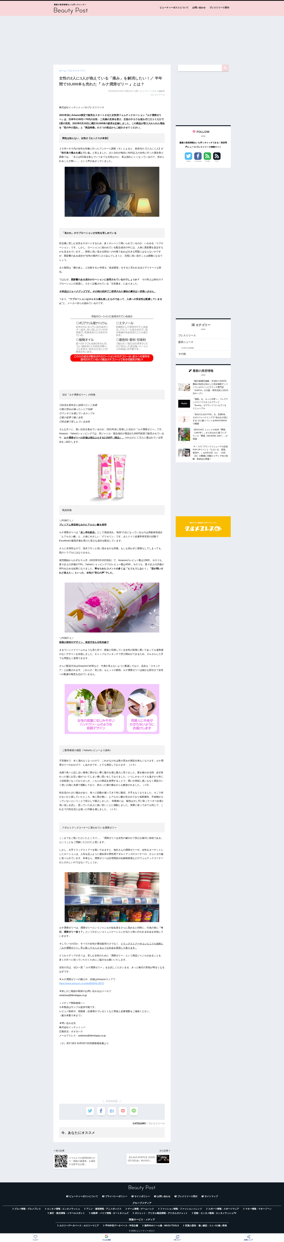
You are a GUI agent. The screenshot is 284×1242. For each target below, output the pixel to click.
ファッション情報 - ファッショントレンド (181, 1209)
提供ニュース (185, 342)
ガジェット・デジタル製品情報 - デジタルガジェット (161, 1213)
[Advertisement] (142, 39)
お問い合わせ (199, 7)
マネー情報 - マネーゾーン (258, 1209)
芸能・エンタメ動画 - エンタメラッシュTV (215, 1213)
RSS (216, 161)
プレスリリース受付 (219, 7)
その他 (182, 353)
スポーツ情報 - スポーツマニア (223, 1209)
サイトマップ (211, 1196)
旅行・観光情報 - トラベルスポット (67, 1213)
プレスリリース (156, 1123)
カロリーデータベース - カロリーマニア (79, 1225)
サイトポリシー (142, 1196)
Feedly (207, 161)
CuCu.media (188, 348)
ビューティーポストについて (174, 7)
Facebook (198, 161)
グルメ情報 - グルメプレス (27, 1209)
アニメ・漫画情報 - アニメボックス (103, 1209)
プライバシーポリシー (116, 1196)
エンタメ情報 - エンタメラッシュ (63, 1209)
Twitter (188, 161)
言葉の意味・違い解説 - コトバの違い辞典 (206, 1225)
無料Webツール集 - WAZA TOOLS (161, 1225)
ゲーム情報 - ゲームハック (141, 1209)
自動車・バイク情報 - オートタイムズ (110, 1213)
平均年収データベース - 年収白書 (121, 1225)
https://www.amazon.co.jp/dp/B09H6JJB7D (81, 983)
